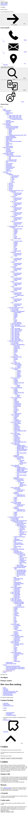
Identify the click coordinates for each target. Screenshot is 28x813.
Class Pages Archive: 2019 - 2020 (16, 517)
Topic (15, 501)
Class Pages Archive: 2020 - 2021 (16, 340)
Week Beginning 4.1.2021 (20, 458)
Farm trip (16, 550)
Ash (12, 239)
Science (10, 133)
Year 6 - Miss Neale (15, 487)
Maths (10, 132)
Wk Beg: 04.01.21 (21, 489)
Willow (13, 271)
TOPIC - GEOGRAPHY (23, 462)
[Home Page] (4, 4)
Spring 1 (19, 372)
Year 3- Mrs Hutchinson (16, 600)
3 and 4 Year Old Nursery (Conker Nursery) (15, 668)
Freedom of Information (11, 137)
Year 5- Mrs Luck (15, 641)
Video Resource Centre (11, 663)
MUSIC (21, 464)
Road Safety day (17, 551)
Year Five (11, 188)
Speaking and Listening (19, 606)
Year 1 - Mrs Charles (15, 367)
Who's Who (8, 122)
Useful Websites (17, 312)
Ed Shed (16, 355)
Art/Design (16, 401)
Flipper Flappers (17, 546)
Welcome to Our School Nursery (13, 666)
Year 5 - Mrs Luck (15, 335)
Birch (12, 276)
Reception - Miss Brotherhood (17, 311)
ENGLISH (16, 455)
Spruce (12, 281)
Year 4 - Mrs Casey (15, 333)
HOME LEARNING (18, 456)
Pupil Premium (9, 143)
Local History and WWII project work (21, 495)
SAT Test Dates (9, 163)
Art (15, 616)
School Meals (9, 165)
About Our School (7, 110)
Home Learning (17, 194)
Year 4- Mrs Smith (15, 624)
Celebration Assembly (19, 544)
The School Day (9, 168)
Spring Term (17, 347)
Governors (8, 120)
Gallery (7, 114)
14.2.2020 (19, 605)
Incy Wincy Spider (21, 573)
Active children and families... (15, 156)
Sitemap (5, 708)
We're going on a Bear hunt (23, 532)
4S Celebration (17, 625)
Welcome (8, 111)
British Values (12, 128)
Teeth (10, 157)
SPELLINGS (17, 444)
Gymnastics (19, 630)
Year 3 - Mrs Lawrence (16, 331)
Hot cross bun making (21, 523)
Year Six (10, 189)
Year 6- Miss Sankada (16, 652)
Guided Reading (17, 403)
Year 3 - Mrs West (15, 332)
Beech (12, 297)
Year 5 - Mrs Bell (15, 337)
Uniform (8, 169)
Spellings (16, 369)
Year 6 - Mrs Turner (15, 338)
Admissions (8, 125)
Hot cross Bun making (22, 566)
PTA (7, 162)
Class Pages (8, 173)
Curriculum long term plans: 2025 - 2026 (17, 135)
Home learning (14, 177)
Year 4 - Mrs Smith (15, 334)
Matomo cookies (7, 787)
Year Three (11, 185)
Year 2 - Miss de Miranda (16, 329)
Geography (16, 402)
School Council (9, 662)
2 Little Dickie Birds (21, 570)
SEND (7, 145)
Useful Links (9, 170)
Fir (12, 257)
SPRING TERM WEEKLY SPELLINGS (22, 448)
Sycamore (13, 266)
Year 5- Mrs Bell (15, 642)
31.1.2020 (19, 604)
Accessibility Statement (11, 715)
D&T (15, 618)
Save (12, 811)
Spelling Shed (20, 491)
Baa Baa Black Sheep (21, 571)
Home (4, 109)
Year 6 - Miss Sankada (16, 339)
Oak (12, 302)
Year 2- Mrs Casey (15, 598)
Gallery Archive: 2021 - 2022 (15, 116)
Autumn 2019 (17, 588)
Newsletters (8, 151)
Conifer (13, 262)
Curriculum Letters (18, 212)
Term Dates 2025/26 (10, 167)
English (10, 131)
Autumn (16, 383)
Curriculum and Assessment (12, 127)
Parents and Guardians (8, 153)
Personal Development (19, 602)
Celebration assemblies (19, 603)
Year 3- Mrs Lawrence (16, 599)
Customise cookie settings (16, 758)
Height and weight (13, 159)
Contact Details (9, 112)
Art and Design (17, 404)
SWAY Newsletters (10, 152)
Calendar (8, 148)
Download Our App (7, 671)
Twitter (12, 179)
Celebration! (16, 425)
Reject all (3, 758)
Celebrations (17, 539)
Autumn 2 (19, 366)
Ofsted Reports (9, 138)
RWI (15, 541)
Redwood (13, 252)
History (15, 614)
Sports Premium (9, 146)
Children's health (9, 154)
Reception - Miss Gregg (16, 323)
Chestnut (13, 227)
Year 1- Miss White (15, 592)
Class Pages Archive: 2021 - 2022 (16, 307)
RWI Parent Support (18, 540)
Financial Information (10, 136)
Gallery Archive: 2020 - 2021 (15, 117)
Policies (7, 142)
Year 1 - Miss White (15, 324)
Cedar (12, 286)
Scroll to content (4, 3)
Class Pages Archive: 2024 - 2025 (16, 190)
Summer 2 (19, 376)
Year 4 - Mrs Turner (15, 422)
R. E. (15, 622)
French (15, 407)
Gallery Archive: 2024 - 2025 (15, 115)
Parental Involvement (18, 521)
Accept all (8, 758)
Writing (15, 232)
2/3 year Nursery (15, 308)
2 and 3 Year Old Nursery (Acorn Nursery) (15, 667)
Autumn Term (17, 427)
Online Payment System (11, 161)
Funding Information (10, 669)
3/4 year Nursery (15, 310)
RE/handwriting (17, 406)
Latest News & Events (8, 147)
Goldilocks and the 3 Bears (23, 527)
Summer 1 (19, 375)
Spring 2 (19, 374)
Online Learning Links (19, 382)
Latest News (8, 149)
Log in (4, 672)
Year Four (11, 186)
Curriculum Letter (18, 193)
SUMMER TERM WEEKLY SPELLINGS (22, 446)
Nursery (5, 664)
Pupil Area (5, 172)
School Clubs (9, 164)
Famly (12, 178)
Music (15, 620)
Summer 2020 (17, 590)
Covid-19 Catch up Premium (12, 126)
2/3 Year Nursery (15, 518)
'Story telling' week (21, 525)
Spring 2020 (16, 589)
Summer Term (17, 348)
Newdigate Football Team (17, 119)
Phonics (10, 130)
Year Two (11, 184)
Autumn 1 (19, 365)
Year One (11, 183)
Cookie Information (10, 712)
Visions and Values (10, 121)
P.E (12, 180)
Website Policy (9, 713)
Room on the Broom (22, 530)
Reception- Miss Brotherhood (17, 549)
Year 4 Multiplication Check (20, 441)
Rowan (13, 291)
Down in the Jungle (21, 572)
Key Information (6, 124)
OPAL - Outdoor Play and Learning (13, 141)
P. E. (15, 619)
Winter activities (20, 524)
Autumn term (17, 345)
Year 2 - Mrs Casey (15, 377)
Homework (16, 493)
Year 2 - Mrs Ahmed (15, 328)
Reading (16, 231)
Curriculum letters (15, 175)
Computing (16, 615)
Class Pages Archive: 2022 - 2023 (16, 226)
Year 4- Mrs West (15, 635)
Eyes (10, 158)
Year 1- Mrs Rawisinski (16, 587)
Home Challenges (18, 542)
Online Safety (9, 140)
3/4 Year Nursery (15, 519)
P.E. (15, 545)
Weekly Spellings (18, 364)
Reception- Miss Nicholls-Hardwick (19, 520)
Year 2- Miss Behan (15, 593)
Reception (11, 174)
